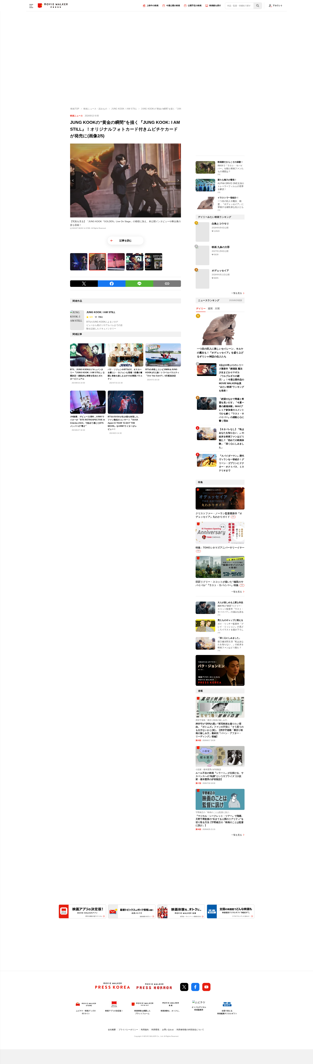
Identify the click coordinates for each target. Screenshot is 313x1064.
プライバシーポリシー (128, 1029)
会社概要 (112, 1029)
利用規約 (145, 1029)
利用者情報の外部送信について (190, 1029)
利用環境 (155, 1029)
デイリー (201, 308)
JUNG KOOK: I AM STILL (100, 312)
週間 (210, 308)
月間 (217, 308)
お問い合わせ (168, 1029)
